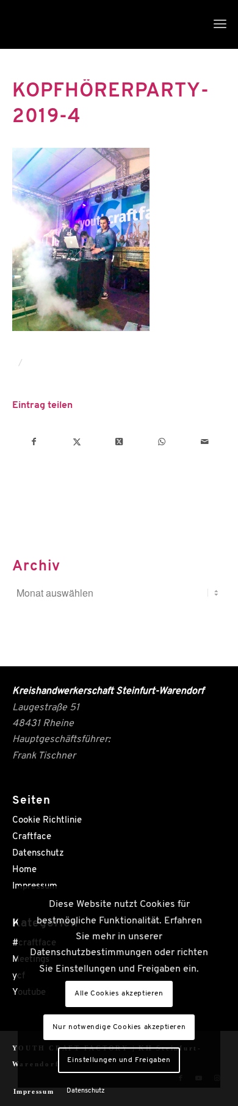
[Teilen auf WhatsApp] (162, 442)
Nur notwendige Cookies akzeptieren (119, 1027)
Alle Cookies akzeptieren (118, 993)
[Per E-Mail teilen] (205, 442)
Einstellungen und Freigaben (118, 1060)
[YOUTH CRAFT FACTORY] (98, 24)
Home (24, 870)
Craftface (31, 837)
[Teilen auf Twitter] (77, 442)
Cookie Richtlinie (47, 820)
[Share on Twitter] (119, 442)
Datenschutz (38, 853)
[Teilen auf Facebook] (34, 442)
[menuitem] (220, 24)
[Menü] (220, 24)
